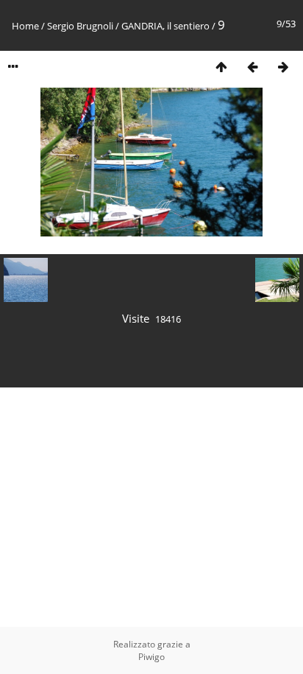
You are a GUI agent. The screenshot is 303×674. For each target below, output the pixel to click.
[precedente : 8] (252, 66)
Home (25, 25)
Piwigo (151, 656)
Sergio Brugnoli (80, 25)
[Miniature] (221, 66)
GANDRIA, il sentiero (165, 25)
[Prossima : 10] (283, 66)
